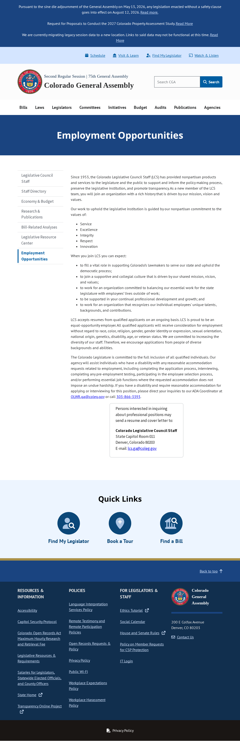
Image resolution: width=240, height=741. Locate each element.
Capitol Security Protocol (37, 621)
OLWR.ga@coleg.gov (88, 396)
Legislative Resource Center (38, 239)
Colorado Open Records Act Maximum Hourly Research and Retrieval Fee (39, 638)
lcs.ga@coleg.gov (142, 448)
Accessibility (27, 610)
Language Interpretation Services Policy (88, 607)
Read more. (149, 12)
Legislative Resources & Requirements (37, 658)
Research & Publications (32, 214)
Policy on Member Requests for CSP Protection (142, 647)
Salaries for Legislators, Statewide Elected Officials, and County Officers (39, 678)
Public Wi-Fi (78, 671)
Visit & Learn (128, 55)
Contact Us (185, 637)
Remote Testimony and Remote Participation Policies (87, 626)
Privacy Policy (79, 660)
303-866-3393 (128, 396)
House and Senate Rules (139, 632)
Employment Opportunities (34, 255)
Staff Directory (33, 191)
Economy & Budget (37, 201)
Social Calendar (132, 621)
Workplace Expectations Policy (88, 685)
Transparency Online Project (40, 706)
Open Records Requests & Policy (90, 646)
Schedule (97, 55)
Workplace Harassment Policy (87, 702)
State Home (27, 694)
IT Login (126, 661)
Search (213, 82)
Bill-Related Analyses (39, 227)
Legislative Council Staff (37, 178)
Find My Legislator (166, 55)
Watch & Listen (207, 55)
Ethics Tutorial (131, 610)
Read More (184, 23)
